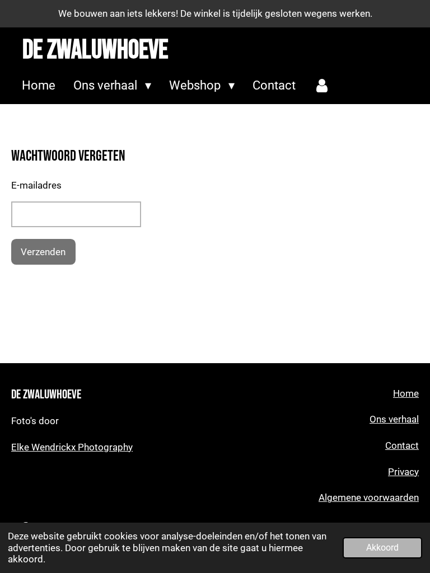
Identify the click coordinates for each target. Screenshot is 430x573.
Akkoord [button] (382, 548)
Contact (402, 445)
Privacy (403, 472)
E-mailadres (36, 185)
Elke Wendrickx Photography (72, 447)
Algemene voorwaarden (369, 497)
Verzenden (43, 251)
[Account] (322, 85)
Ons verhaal (394, 419)
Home (406, 393)
